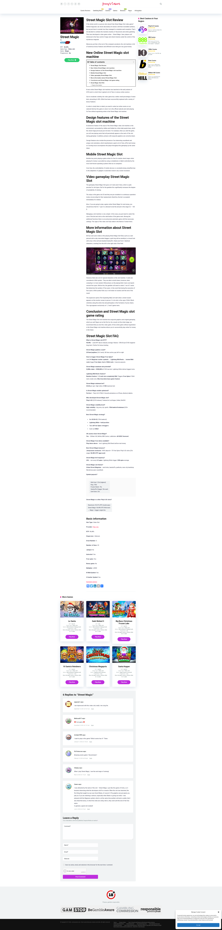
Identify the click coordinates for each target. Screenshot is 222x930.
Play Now (71, 60)
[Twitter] (65, 4)
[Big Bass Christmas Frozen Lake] (124, 617)
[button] (218, 912)
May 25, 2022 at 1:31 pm (80, 774)
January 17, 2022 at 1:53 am (81, 741)
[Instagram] (68, 4)
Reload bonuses (130, 923)
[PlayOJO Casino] (142, 33)
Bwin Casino (152, 60)
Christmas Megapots (98, 666)
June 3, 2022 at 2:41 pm (80, 809)
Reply (92, 708)
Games (115, 10)
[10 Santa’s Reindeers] (72, 662)
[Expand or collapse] (134, 62)
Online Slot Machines (119, 923)
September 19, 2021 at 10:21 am (82, 708)
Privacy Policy (122, 922)
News (130, 10)
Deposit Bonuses (118, 925)
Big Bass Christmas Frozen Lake (124, 622)
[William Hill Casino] (142, 80)
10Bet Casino (152, 49)
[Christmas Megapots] (98, 662)
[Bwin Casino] (142, 68)
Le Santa (72, 621)
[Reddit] (75, 4)
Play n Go (96, 527)
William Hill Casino (154, 73)
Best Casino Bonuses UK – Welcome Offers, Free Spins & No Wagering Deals (142, 925)
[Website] (79, 4)
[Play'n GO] (65, 42)
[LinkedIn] (72, 4)
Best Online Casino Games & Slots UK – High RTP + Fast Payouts (129, 926)
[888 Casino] (142, 44)
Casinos (107, 10)
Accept (198, 925)
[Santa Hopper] (124, 662)
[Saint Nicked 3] (98, 617)
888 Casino (151, 37)
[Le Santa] (72, 617)
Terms (115, 922)
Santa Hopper (124, 666)
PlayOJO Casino (153, 26)
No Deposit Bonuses (142, 923)
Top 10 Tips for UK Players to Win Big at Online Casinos (141, 922)
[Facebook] (61, 4)
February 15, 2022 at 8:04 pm (81, 758)
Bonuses (122, 10)
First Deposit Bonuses (154, 923)
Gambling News (98, 10)
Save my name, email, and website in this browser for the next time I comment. (89, 865)
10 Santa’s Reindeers (72, 666)
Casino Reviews (85, 10)
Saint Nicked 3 (98, 621)
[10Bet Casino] (142, 56)
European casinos (91, 582)
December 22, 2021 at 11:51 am (82, 725)
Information (138, 10)
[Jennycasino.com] (111, 4)
